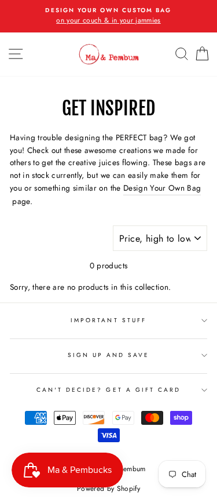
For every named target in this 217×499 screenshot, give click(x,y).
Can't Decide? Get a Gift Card (108, 389)
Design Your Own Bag (162, 188)
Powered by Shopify (108, 488)
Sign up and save (109, 355)
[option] (108, 16)
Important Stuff (108, 320)
